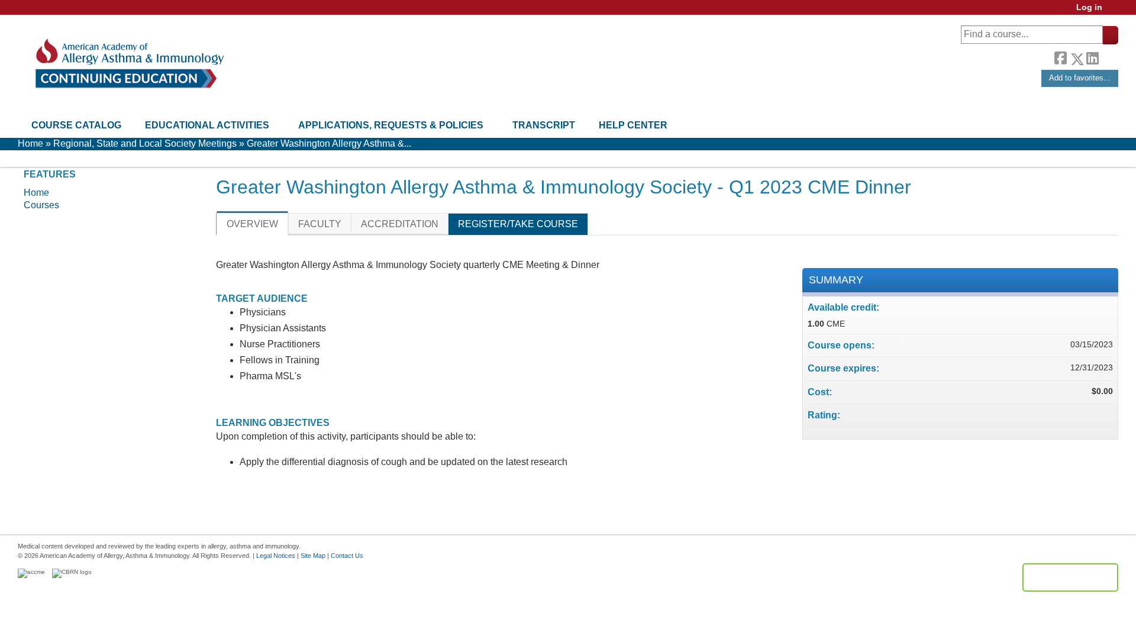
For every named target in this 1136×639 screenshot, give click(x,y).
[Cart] (1114, 11)
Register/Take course (518, 224)
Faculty (319, 224)
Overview (252, 224)
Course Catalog (76, 125)
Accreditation (399, 224)
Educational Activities (207, 125)
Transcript (543, 125)
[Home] (129, 63)
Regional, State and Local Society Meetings (145, 143)
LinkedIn (1092, 57)
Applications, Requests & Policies (390, 125)
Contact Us (347, 555)
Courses (41, 205)
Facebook (1060, 57)
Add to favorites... (1080, 77)
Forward (1108, 56)
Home (30, 143)
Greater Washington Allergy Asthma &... (329, 143)
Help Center (633, 125)
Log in (1089, 7)
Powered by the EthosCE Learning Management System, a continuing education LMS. (1070, 577)
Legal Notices (275, 555)
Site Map (313, 555)
